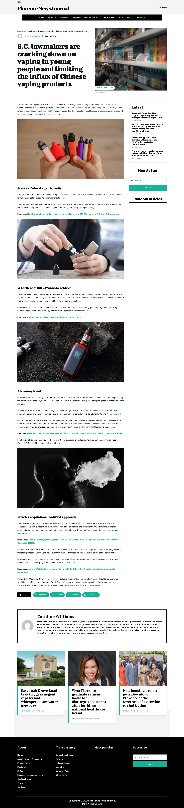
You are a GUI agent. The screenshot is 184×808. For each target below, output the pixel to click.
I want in (148, 188)
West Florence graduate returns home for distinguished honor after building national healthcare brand (147, 127)
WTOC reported (114, 414)
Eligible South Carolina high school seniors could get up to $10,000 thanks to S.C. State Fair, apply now (73, 214)
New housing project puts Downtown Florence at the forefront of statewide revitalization (144, 141)
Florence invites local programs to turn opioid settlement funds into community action (147, 153)
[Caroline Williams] (20, 36)
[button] (163, 7)
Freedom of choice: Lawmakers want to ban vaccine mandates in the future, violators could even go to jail (75, 433)
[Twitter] (38, 637)
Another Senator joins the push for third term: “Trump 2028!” (54, 317)
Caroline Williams (32, 36)
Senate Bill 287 (48, 111)
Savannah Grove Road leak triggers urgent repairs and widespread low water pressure (147, 115)
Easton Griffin (78, 718)
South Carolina (28, 31)
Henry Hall (25, 711)
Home (19, 31)
